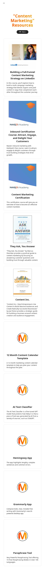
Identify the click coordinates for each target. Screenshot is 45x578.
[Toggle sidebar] (4, 3)
